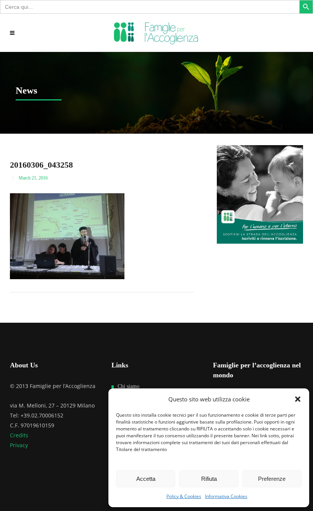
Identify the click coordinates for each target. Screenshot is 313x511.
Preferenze (272, 478)
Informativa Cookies (226, 496)
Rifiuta (209, 478)
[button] (298, 399)
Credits (19, 435)
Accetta (145, 478)
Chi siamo (128, 386)
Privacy (19, 445)
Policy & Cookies (183, 496)
